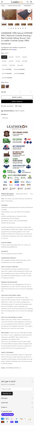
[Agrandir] (29, 18)
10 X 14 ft (20, 65)
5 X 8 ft (25, 57)
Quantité (3, 92)
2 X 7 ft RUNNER (7, 70)
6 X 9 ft (11, 61)
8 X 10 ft (25, 61)
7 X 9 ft (18, 61)
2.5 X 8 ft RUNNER (19, 70)
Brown (3, 86)
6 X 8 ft (4, 61)
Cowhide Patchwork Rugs (14, 6)
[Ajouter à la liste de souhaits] (29, 11)
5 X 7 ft (18, 57)
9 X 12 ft (5, 65)
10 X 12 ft (12, 65)
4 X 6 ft (11, 57)
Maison (3, 6)
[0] (31, 2)
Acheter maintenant (17, 101)
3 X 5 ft (4, 57)
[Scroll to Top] (31, 422)
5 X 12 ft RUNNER (7, 78)
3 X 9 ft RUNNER (7, 74)
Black (7, 86)
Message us (4, 114)
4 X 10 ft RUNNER (19, 74)
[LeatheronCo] (17, 2)
